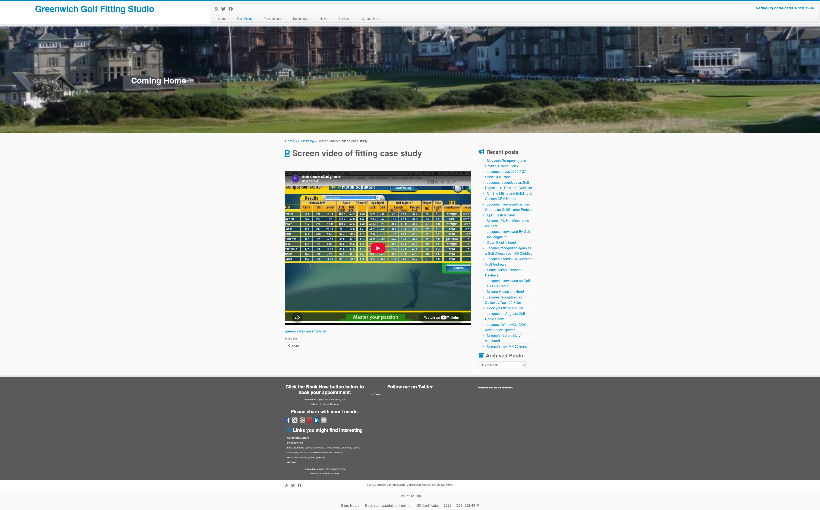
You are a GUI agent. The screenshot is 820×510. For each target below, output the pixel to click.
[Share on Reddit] (302, 420)
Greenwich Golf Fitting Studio (94, 8)
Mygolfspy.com (295, 442)
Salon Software (332, 399)
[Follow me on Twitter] (224, 8)
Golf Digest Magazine (298, 437)
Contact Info (370, 18)
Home (289, 140)
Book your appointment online (387, 505)
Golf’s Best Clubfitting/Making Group (306, 457)
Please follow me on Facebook (495, 387)
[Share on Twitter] (294, 420)
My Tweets (376, 394)
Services (345, 18)
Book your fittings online (505, 308)
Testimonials (273, 18)
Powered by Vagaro (314, 399)
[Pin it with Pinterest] (309, 420)
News (324, 18)
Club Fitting (245, 18)
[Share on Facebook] (287, 420)
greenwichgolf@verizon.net (306, 331)
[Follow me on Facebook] (232, 8)
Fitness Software (330, 404)
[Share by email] (324, 420)
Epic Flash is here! (501, 215)
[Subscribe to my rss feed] (218, 8)
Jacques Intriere (445, 484)
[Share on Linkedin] (316, 420)
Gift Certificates (427, 505)
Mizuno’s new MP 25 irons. (507, 346)
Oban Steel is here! (501, 242)
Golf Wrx (291, 462)
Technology (301, 18)
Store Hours (350, 505)
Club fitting (306, 140)
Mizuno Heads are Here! (505, 291)
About (222, 18)
